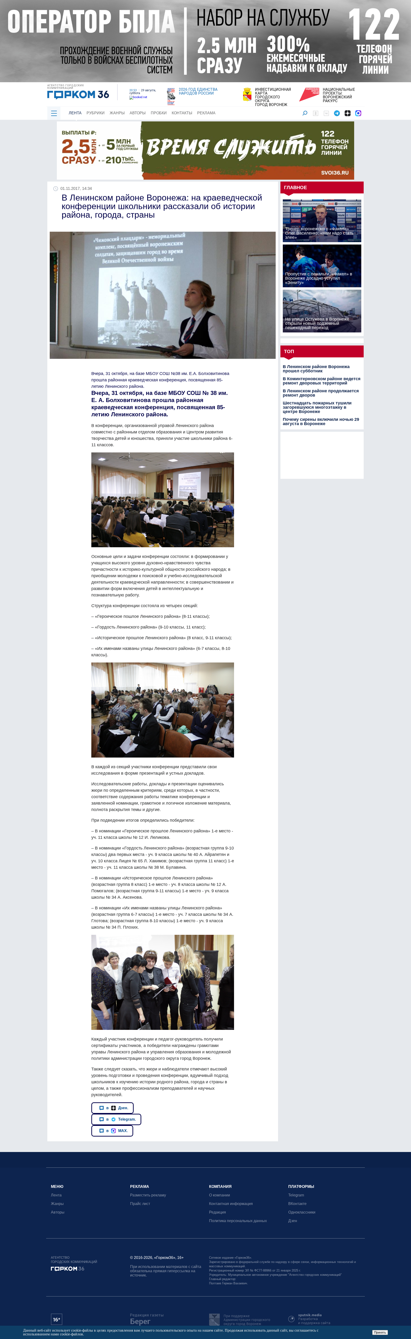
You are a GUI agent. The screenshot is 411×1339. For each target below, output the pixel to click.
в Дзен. (117, 1108)
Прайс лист (140, 1204)
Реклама (206, 113)
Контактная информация (231, 1204)
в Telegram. (121, 1119)
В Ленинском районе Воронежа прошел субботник (316, 369)
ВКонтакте (297, 1204)
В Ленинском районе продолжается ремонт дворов (321, 393)
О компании (219, 1195)
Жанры (117, 113)
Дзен (292, 1221)
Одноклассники (301, 1212)
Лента (75, 113)
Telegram (296, 1195)
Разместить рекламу (148, 1195)
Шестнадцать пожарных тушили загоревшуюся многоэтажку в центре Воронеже (317, 407)
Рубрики (96, 113)
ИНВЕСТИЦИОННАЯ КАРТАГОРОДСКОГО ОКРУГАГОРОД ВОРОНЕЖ (273, 97)
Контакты (182, 113)
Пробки (159, 113)
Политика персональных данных (238, 1221)
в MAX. (117, 1130)
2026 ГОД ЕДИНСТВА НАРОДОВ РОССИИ (198, 91)
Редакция (217, 1212)
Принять (380, 1332)
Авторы (138, 113)
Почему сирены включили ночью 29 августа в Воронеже (321, 421)
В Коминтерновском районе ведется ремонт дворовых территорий (322, 381)
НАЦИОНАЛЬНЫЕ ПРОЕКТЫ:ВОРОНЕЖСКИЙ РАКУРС (339, 95)
